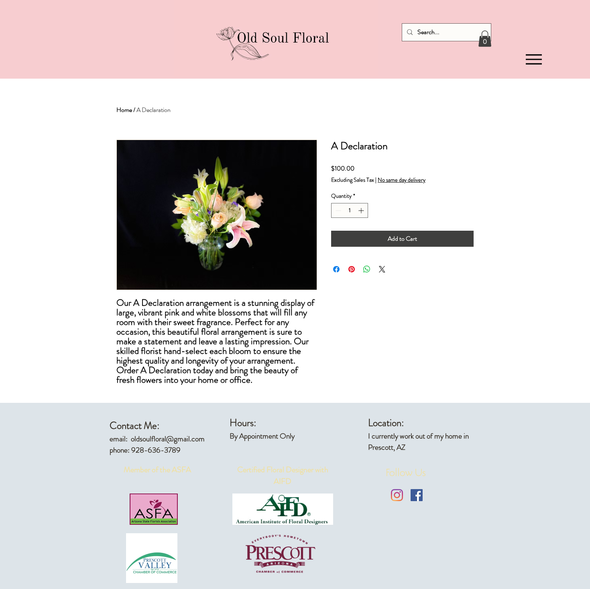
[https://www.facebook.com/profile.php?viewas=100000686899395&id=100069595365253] (417, 495)
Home (124, 109)
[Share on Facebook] (336, 269)
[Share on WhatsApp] (367, 269)
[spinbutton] (349, 210)
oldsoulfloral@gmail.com (168, 438)
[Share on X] (382, 269)
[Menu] (533, 59)
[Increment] (362, 210)
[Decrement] (337, 210)
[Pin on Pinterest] (351, 269)
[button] (485, 38)
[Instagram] (397, 495)
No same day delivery (401, 180)
